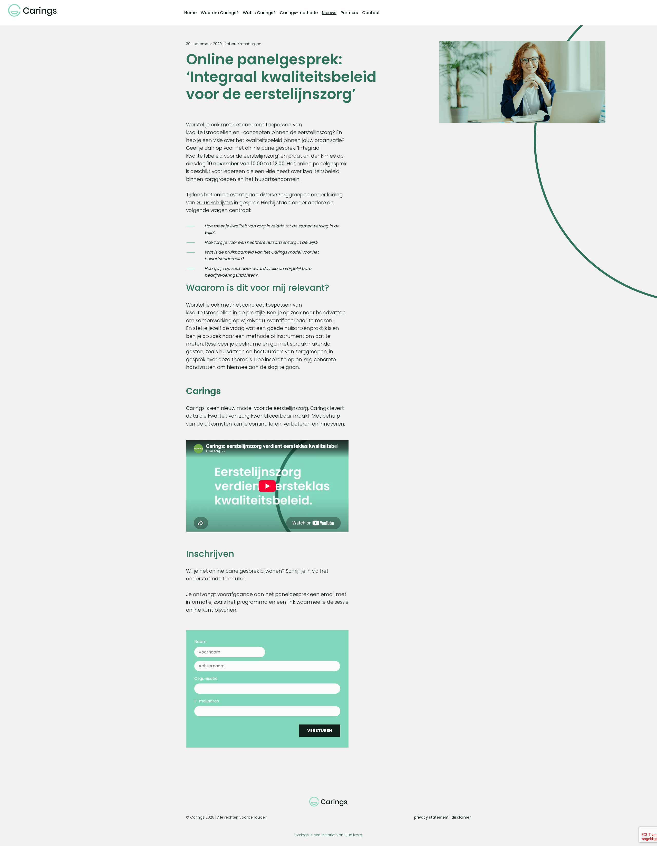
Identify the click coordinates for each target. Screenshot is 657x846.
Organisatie (206, 678)
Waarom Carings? (220, 13)
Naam (200, 641)
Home (190, 13)
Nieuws (329, 13)
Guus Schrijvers (215, 202)
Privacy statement (431, 817)
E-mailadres (206, 701)
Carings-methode (299, 13)
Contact (371, 13)
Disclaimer (461, 817)
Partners (349, 13)
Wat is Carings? (259, 13)
